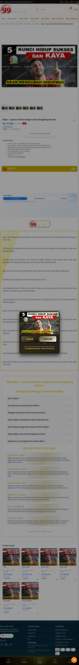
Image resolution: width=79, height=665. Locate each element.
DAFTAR (48, 339)
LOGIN (29, 339)
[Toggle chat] (74, 660)
